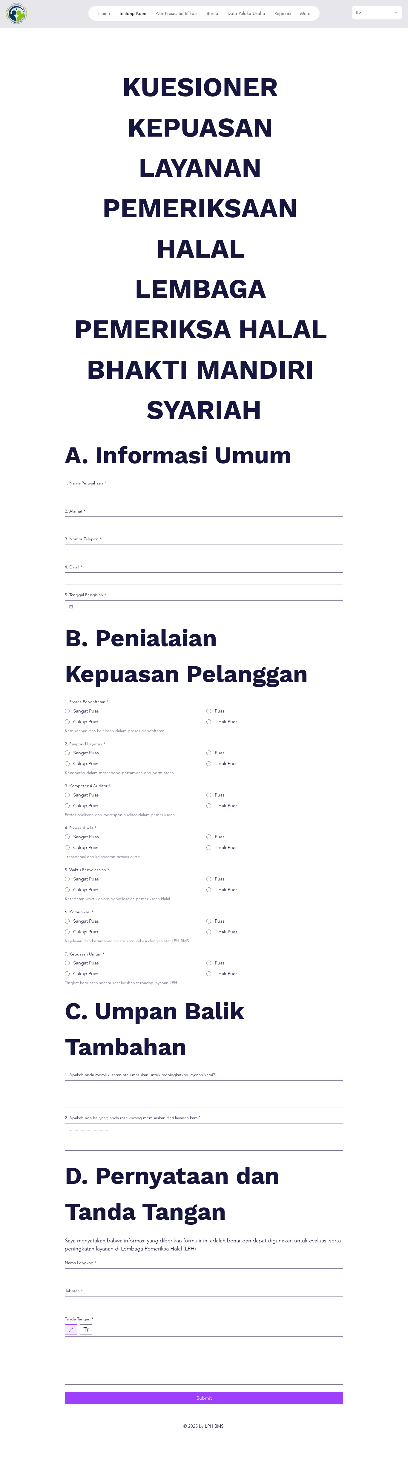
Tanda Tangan (79, 1319)
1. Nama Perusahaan (85, 483)
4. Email (73, 567)
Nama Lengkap (80, 1262)
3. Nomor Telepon (83, 539)
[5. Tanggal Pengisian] (71, 606)
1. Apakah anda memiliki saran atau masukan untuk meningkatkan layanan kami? (140, 1074)
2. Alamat (75, 511)
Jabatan (74, 1291)
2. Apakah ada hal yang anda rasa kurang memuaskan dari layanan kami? (132, 1117)
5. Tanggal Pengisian (85, 594)
